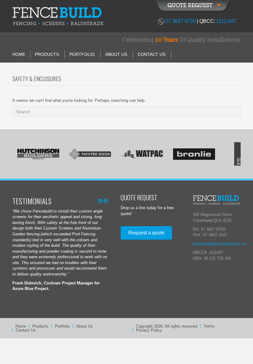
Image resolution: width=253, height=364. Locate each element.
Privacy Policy (149, 330)
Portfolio (82, 54)
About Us (116, 54)
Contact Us (151, 54)
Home (18, 54)
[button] (146, 233)
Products (47, 54)
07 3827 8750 (180, 21)
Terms (209, 326)
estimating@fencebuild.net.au (219, 244)
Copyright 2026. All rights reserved (166, 326)
